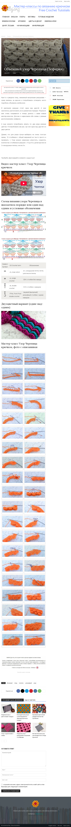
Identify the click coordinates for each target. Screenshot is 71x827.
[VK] (35, 81)
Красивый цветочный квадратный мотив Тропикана (38, 716)
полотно (21, 683)
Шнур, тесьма (8, 26)
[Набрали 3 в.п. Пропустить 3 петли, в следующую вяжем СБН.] (34, 359)
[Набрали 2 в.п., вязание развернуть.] (12, 521)
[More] (44, 81)
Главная (5, 17)
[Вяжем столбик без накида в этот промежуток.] (34, 462)
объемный (9, 683)
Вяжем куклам (8, 21)
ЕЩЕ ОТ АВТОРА (30, 700)
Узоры (22, 17)
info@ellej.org (39, 814)
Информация (38, 26)
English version (58, 1)
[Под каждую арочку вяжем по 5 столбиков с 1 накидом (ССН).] (12, 388)
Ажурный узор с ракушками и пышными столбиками (23, 735)
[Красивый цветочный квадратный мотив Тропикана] (39, 708)
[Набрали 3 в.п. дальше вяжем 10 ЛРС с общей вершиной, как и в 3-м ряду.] (12, 551)
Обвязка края (50, 21)
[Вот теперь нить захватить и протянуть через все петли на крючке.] (34, 447)
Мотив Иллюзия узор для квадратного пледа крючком (39, 735)
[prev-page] (2, 741)
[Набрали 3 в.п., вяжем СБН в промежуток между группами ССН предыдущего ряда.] (34, 536)
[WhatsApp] (39, 81)
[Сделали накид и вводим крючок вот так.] (12, 433)
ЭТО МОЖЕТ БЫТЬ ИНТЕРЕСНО (12, 700)
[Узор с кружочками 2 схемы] (8, 727)
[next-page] (5, 741)
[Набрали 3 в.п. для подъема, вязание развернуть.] (34, 374)
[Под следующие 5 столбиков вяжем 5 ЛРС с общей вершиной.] (34, 521)
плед (15, 683)
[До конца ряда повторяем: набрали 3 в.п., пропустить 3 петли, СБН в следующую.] (12, 374)
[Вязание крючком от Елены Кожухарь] (35, 9)
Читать (66, 91)
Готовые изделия (46, 17)
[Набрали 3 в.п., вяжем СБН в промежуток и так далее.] (12, 566)
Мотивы (31, 17)
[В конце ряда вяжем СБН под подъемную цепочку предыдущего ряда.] (34, 477)
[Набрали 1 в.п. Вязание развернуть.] (34, 403)
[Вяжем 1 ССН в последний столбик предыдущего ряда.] (12, 403)
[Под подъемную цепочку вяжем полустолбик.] (34, 580)
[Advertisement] (35, 32)
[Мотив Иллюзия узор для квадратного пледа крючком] (39, 727)
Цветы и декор (35, 21)
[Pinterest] (8, 1)
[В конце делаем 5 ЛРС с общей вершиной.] (34, 566)
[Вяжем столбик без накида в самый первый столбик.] (12, 418)
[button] (67, 17)
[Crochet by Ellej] (35, 803)
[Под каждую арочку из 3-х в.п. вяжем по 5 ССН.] (34, 492)
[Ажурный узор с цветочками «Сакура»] (8, 708)
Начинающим (23, 26)
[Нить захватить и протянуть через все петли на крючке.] (12, 536)
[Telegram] (11, 1)
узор (35, 683)
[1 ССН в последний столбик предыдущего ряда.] (34, 506)
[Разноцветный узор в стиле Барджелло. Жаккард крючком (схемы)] (23, 708)
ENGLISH (14, 17)
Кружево (22, 21)
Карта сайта (67, 1)
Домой (3, 36)
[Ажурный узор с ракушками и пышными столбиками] (23, 727)
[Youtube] (14, 1)
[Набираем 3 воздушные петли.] (12, 462)
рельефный (29, 683)
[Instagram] (5, 1)
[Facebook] (2, 1)
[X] (22, 81)
